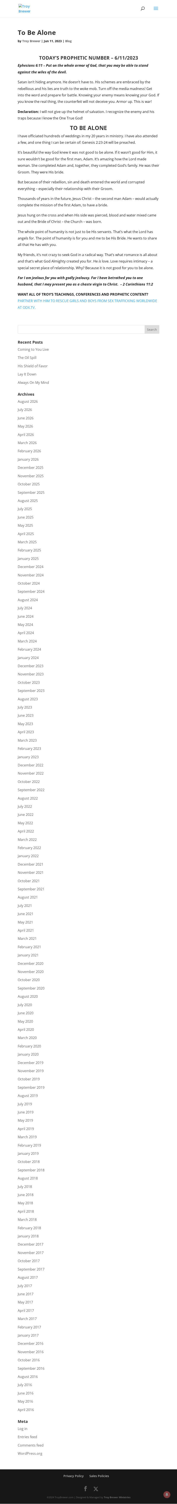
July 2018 (25, 1186)
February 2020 (29, 1046)
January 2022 (28, 856)
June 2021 (25, 913)
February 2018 (29, 1228)
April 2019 (26, 1128)
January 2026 (28, 459)
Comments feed (31, 1445)
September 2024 (31, 591)
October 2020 (29, 979)
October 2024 (29, 583)
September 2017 (31, 1269)
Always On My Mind (33, 382)
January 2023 (28, 757)
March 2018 (27, 1219)
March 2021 (27, 938)
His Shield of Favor (33, 366)
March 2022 (27, 839)
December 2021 (30, 864)
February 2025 (29, 550)
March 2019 (27, 1137)
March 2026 (27, 442)
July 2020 (25, 1004)
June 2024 (25, 616)
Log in (22, 1428)
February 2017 (29, 1327)
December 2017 (30, 1244)
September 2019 (31, 1087)
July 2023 (25, 707)
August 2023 (28, 699)
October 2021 (29, 881)
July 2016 (25, 1384)
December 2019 (30, 1062)
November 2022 (31, 773)
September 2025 (31, 492)
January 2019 (28, 1153)
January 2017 (28, 1335)
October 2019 (29, 1079)
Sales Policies (99, 1476)
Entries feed (27, 1437)
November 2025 (31, 476)
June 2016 (25, 1393)
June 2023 (25, 715)
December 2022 (30, 765)
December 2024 (30, 566)
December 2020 (30, 963)
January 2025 (28, 558)
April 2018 (26, 1211)
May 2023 (25, 723)
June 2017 (25, 1294)
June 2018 (25, 1194)
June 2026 (25, 418)
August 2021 (28, 897)
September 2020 (31, 988)
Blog (68, 41)
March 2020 (27, 1037)
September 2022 (31, 790)
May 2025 (25, 525)
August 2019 (28, 1095)
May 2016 (25, 1401)
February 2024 (29, 649)
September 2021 (31, 889)
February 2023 (29, 748)
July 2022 (25, 806)
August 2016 (28, 1376)
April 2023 (26, 732)
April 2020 (26, 1029)
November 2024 (31, 575)
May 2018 (25, 1203)
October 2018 (29, 1161)
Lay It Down (27, 374)
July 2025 (25, 508)
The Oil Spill (27, 357)
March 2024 (27, 641)
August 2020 (28, 996)
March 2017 (27, 1318)
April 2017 (26, 1310)
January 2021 (28, 955)
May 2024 (25, 624)
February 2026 (29, 451)
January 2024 (28, 657)
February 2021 (29, 947)
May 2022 (25, 823)
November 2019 (31, 1071)
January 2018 (28, 1236)
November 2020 (31, 971)
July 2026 (25, 409)
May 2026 (25, 426)
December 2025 (30, 467)
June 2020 (25, 1013)
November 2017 (31, 1252)
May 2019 (25, 1120)
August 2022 (28, 798)
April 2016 (26, 1409)
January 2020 (28, 1054)
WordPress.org (30, 1453)
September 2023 (31, 690)
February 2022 (29, 847)
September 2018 (31, 1170)
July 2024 (25, 608)
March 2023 (27, 740)
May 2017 (25, 1302)
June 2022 (25, 814)
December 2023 (30, 666)
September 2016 (31, 1368)
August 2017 (28, 1277)
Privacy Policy (73, 1476)
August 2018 (28, 1178)
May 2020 (25, 1021)
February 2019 (29, 1145)
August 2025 (28, 500)
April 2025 (26, 533)
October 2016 (29, 1360)
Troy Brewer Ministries (117, 1497)
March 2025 (27, 542)
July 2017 (25, 1285)
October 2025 (29, 484)
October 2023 (29, 682)
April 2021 (26, 930)
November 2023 (31, 674)
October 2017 (29, 1260)
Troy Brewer (31, 41)
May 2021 (25, 922)
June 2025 (25, 517)
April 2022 (26, 831)
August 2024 (28, 600)
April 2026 (26, 434)
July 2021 (25, 905)
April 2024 (26, 632)
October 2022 (29, 781)
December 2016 (30, 1343)
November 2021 (31, 872)
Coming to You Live (33, 349)
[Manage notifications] (166, 1494)
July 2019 (25, 1104)
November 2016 (31, 1352)
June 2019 (25, 1112)
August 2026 (28, 401)
